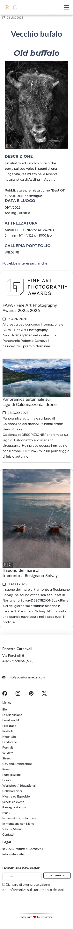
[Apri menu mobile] (66, 7)
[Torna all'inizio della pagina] (64, 893)
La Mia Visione (12, 714)
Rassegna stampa (14, 807)
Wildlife (7, 752)
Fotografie (9, 725)
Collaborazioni (12, 790)
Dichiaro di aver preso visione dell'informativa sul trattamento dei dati (33, 887)
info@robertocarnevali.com (26, 677)
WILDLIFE (12, 252)
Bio (4, 709)
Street (6, 758)
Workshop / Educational (19, 785)
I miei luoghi (10, 720)
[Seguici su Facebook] (7, 694)
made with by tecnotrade (37, 917)
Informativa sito (13, 854)
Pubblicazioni (11, 774)
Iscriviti (57, 875)
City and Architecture (17, 763)
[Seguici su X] (45, 694)
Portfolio (8, 731)
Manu (6, 812)
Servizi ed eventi (13, 801)
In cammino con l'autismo (19, 818)
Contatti (8, 834)
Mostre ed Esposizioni (17, 796)
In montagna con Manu (18, 823)
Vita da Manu (11, 829)
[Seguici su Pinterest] (32, 694)
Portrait (7, 747)
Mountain (9, 736)
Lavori (6, 780)
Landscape (9, 742)
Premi (6, 769)
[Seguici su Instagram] (18, 694)
